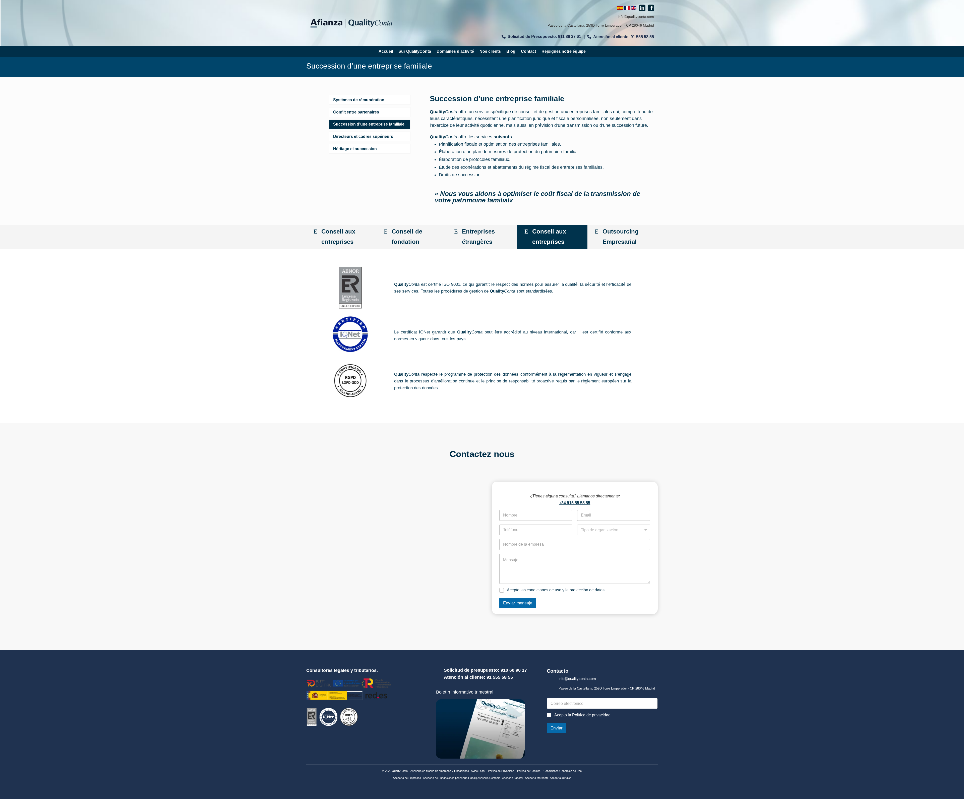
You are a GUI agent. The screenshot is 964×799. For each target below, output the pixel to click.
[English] (633, 8)
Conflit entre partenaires (356, 112)
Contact (528, 51)
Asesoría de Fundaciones (438, 777)
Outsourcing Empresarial (620, 236)
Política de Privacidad (501, 770)
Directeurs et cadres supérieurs (363, 136)
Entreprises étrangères (478, 236)
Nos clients (490, 51)
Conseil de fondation (407, 236)
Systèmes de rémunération (358, 100)
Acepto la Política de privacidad (582, 715)
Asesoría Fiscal (465, 777)
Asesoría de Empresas (407, 777)
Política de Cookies (528, 770)
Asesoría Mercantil (536, 777)
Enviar (557, 728)
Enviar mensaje (517, 603)
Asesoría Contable (488, 777)
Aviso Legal (478, 770)
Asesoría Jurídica (560, 777)
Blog (510, 51)
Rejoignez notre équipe (563, 51)
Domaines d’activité (455, 51)
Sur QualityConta (414, 51)
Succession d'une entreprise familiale (368, 124)
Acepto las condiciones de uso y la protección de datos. (556, 590)
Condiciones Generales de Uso (563, 770)
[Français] (627, 8)
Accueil (386, 51)
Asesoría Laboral (512, 777)
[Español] (620, 8)
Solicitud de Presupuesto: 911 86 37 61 (544, 36)
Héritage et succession (355, 149)
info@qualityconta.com (636, 17)
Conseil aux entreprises (338, 236)
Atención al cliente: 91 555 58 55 (623, 37)
